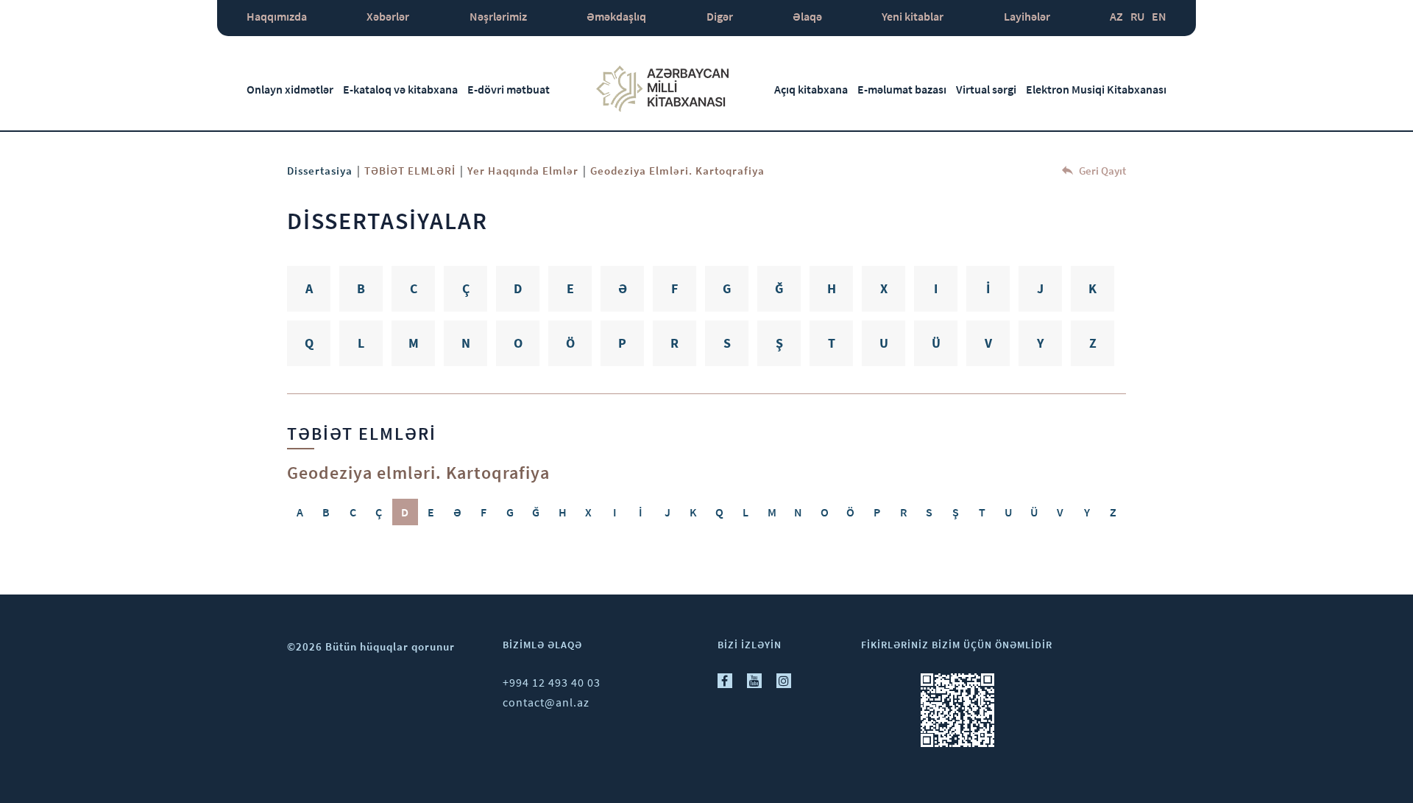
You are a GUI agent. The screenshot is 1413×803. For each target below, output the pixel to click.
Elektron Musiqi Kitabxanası (1096, 89)
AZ (1116, 16)
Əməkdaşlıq (616, 16)
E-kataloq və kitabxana (400, 89)
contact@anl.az (546, 702)
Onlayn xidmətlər (290, 89)
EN (1159, 16)
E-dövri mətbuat (508, 89)
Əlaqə (807, 16)
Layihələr (1027, 16)
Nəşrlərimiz (498, 16)
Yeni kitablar (912, 16)
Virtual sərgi (986, 89)
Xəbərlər (387, 16)
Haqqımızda (277, 16)
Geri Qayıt (1101, 171)
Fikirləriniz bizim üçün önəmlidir (956, 644)
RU (1137, 16)
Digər (719, 16)
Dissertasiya (320, 171)
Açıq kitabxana (811, 89)
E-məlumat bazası (901, 89)
